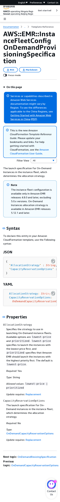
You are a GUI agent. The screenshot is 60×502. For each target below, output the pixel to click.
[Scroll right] (57, 10)
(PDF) (34, 119)
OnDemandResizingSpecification (37, 456)
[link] (42, 26)
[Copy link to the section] (4, 228)
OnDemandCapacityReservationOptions (30, 433)
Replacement (33, 394)
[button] (12, 87)
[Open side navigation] (5, 18)
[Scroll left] (35, 10)
